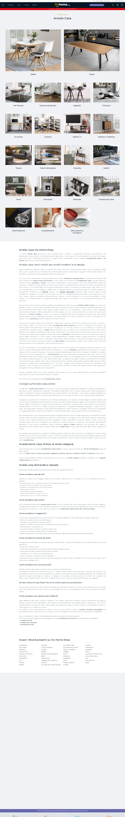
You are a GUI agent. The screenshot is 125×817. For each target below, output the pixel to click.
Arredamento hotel (27, 624)
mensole (65, 334)
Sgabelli (54, 453)
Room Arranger (89, 509)
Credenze (76, 453)
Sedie (28, 453)
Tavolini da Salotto (43, 453)
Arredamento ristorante (28, 622)
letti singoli (59, 341)
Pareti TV (84, 453)
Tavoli (33, 453)
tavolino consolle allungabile (90, 609)
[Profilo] (117, 5)
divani (43, 283)
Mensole (91, 453)
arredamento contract (67, 618)
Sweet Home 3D (75, 509)
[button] (3, 5)
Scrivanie (61, 453)
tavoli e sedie (69, 424)
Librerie (69, 453)
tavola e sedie (73, 458)
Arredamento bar (26, 620)
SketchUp (65, 509)
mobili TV (48, 330)
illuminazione (54, 354)
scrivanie (35, 283)
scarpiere (73, 350)
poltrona (34, 318)
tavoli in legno (35, 314)
